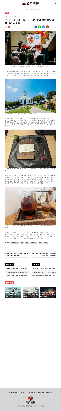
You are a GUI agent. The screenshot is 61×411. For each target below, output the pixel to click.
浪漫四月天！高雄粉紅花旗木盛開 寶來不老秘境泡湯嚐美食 (17, 254)
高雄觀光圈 (34, 242)
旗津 (27, 242)
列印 (53, 27)
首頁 (6, 9)
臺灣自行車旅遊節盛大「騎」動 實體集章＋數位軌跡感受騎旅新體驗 (26, 268)
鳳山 (40, 242)
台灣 (10, 9)
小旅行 (46, 242)
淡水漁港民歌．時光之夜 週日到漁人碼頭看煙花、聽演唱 (23, 275)
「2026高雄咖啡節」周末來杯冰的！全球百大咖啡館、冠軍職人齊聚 (26, 272)
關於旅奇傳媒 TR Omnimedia (18, 392)
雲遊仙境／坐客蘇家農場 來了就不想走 (44, 268)
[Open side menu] (5, 3)
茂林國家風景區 (15, 242)
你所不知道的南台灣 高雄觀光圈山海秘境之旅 (46, 275)
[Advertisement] (30, 322)
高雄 (22, 242)
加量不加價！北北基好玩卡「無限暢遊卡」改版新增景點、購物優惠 (44, 254)
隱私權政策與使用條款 (37, 392)
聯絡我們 (49, 392)
